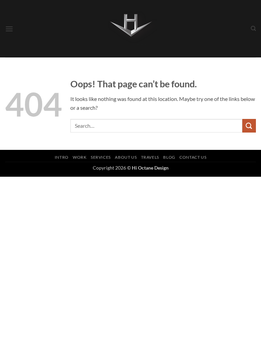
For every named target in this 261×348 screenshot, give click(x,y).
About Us (126, 157)
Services (101, 157)
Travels (150, 157)
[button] (9, 28)
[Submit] (249, 125)
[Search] (253, 28)
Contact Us (192, 157)
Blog (169, 157)
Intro (62, 157)
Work (79, 157)
